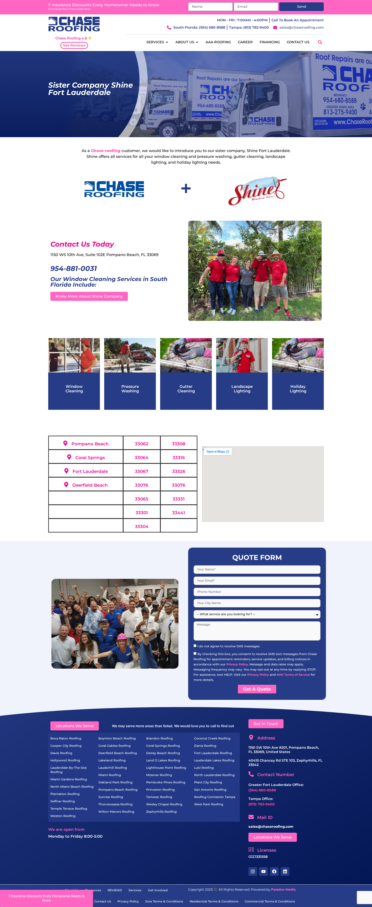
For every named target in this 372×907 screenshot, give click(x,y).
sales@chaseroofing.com (270, 827)
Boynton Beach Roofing (117, 738)
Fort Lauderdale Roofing (213, 753)
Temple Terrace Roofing (68, 809)
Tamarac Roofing (159, 797)
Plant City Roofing (208, 782)
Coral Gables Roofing (114, 746)
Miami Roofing (109, 775)
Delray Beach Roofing (163, 753)
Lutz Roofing (204, 768)
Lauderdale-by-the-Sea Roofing (68, 770)
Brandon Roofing (159, 738)
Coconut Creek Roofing (212, 738)
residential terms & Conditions (214, 901)
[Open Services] (167, 42)
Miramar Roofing (159, 775)
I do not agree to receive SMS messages (228, 646)
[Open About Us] (197, 42)
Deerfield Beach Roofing (117, 753)
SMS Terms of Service (293, 675)
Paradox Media (283, 889)
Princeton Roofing (160, 790)
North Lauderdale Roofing (214, 775)
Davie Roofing (61, 753)
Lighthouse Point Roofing (166, 768)
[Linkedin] (285, 871)
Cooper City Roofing (66, 746)
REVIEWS (115, 890)
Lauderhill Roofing (112, 768)
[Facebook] (274, 871)
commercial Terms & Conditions (270, 901)
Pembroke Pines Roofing (165, 782)
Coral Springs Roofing (163, 746)
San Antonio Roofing (210, 790)
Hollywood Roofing (65, 760)
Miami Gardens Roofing (68, 779)
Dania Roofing (205, 746)
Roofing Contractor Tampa (214, 797)
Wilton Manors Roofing (116, 812)
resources (93, 890)
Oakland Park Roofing (115, 782)
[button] (320, 42)
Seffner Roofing (62, 801)
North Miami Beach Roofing (72, 787)
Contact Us (102, 901)
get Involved (158, 890)
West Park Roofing (208, 804)
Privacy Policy (237, 664)
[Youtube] (263, 871)
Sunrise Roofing (110, 797)
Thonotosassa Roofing (115, 804)
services (135, 890)
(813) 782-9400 (261, 804)
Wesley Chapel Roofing (164, 804)
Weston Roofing (63, 816)
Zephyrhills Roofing (161, 812)
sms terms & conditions (164, 901)
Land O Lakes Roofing (163, 760)
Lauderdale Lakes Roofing (214, 760)
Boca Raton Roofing (65, 738)
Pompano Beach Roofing (118, 790)
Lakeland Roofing (112, 760)
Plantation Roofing (65, 794)
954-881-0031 (73, 268)
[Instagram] (252, 871)
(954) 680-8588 (262, 790)
